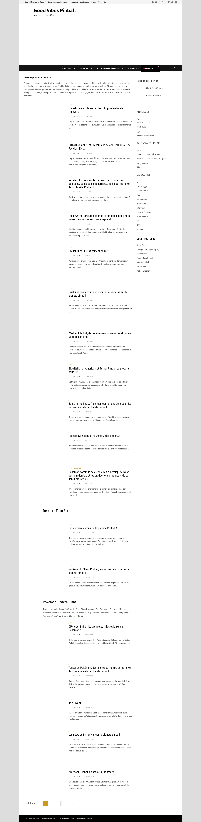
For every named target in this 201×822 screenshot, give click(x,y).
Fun (138, 195)
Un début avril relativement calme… (89, 251)
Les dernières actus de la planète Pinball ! (93, 528)
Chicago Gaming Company (148, 249)
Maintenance (142, 216)
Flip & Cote (151, 88)
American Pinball (144, 266)
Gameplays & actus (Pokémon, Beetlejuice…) (94, 435)
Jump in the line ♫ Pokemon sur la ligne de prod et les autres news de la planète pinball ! (100, 405)
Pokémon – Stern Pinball (60, 602)
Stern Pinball (142, 245)
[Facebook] (153, 2)
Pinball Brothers (144, 270)
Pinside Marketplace (145, 135)
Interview (141, 207)
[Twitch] (169, 2)
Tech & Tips (132, 68)
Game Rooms (142, 199)
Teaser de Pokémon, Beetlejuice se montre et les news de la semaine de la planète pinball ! (100, 669)
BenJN (78, 116)
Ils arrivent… (76, 703)
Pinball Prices (152, 95)
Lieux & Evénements (145, 212)
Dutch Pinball (142, 253)
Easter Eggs (142, 186)
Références (141, 225)
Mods (139, 220)
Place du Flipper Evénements (149, 154)
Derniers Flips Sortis (98, 2)
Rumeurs (77, 468)
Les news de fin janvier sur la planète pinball (94, 734)
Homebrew (141, 203)
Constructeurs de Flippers (79, 2)
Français (149, 68)
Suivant (73, 803)
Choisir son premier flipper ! (58, 2)
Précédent (30, 803)
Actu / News (67, 68)
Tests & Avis (84, 68)
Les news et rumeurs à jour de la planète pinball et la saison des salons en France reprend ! (99, 217)
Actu (70, 105)
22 (64, 803)
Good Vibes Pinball (55, 10)
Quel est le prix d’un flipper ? (35, 2)
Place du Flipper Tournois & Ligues (151, 158)
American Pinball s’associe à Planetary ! (92, 772)
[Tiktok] (166, 2)
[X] (159, 2)
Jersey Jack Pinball (145, 258)
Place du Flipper (143, 122)
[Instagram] (162, 2)
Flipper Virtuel (142, 190)
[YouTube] (156, 2)
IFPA (139, 167)
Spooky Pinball (143, 262)
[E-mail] (175, 2)
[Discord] (172, 2)
